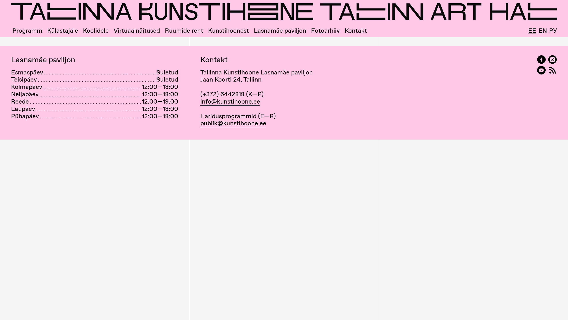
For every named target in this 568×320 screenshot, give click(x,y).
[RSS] (552, 70)
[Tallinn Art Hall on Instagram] (552, 59)
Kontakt (356, 31)
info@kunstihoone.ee (230, 101)
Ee (532, 31)
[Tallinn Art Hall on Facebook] (541, 59)
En (542, 31)
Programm (27, 31)
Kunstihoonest (228, 31)
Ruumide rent (184, 31)
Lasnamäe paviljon (280, 31)
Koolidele (96, 31)
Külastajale (62, 31)
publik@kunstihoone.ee (233, 123)
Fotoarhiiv (325, 31)
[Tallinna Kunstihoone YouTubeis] (541, 70)
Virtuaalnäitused (137, 31)
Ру (553, 31)
